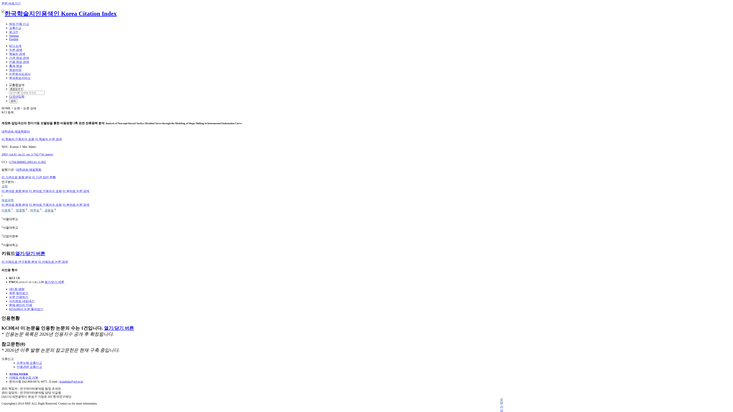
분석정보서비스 (20, 78)
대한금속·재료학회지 (16, 131)
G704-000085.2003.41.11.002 (27, 162)
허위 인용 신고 (19, 24)
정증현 (21, 210)
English (13, 39)
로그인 (13, 32)
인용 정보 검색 (19, 62)
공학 (5, 186)
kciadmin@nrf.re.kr (71, 381)
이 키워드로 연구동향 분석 (19, 261)
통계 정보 (15, 66)
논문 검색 (15, 50)
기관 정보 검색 (19, 58)
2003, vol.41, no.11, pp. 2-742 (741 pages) (27, 154)
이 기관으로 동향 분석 (16, 177)
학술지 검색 (17, 54)
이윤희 (6, 210)
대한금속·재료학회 (28, 169)
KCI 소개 (15, 45)
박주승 (35, 210)
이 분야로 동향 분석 (15, 191)
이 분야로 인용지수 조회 (45, 191)
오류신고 (15, 28)
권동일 (49, 210)
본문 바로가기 (11, 3)
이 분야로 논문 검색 (76, 191)
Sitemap (14, 35)
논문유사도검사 (20, 74)
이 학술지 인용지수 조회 (18, 139)
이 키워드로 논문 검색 (53, 261)
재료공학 (8, 200)
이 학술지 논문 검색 (48, 139)
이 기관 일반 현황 (44, 177)
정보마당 (15, 70)
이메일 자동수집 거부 (23, 377)
